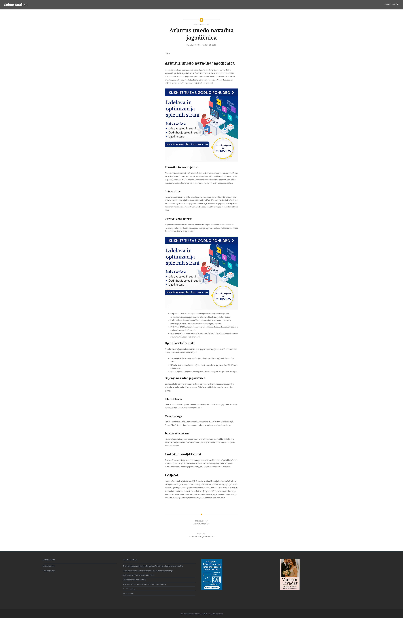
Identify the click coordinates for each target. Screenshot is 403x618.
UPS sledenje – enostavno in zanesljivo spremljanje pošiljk (144, 584)
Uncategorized (201, 24)
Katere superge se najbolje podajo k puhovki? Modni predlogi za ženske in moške (152, 566)
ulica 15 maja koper (129, 589)
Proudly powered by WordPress (190, 613)
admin (196, 45)
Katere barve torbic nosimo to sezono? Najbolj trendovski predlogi (147, 571)
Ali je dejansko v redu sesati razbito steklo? (138, 575)
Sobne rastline (15, 5)
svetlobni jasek (128, 593)
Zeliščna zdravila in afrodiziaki (134, 580)
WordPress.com (218, 613)
